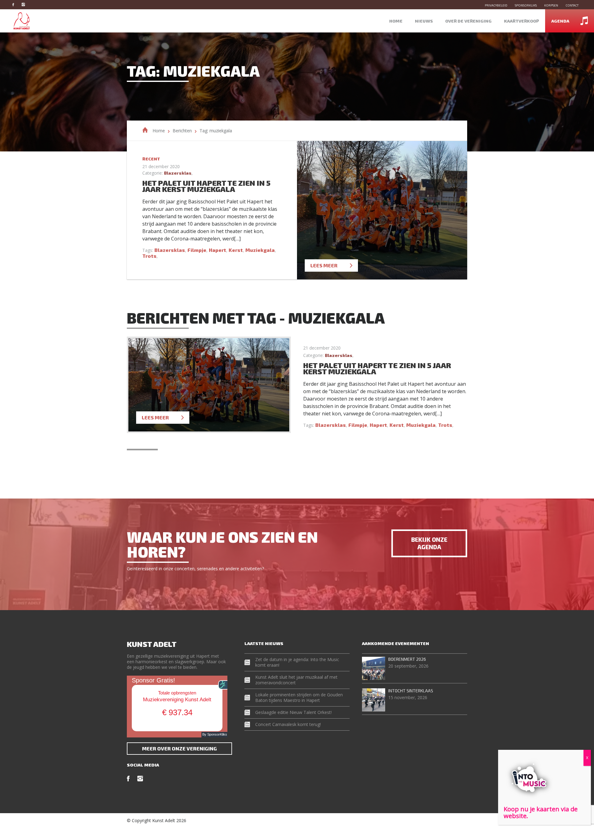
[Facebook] (16, 4)
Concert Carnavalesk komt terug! (288, 724)
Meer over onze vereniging (179, 748)
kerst (236, 250)
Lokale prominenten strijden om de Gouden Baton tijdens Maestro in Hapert (299, 697)
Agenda (560, 20)
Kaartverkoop (521, 20)
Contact (572, 5)
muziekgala (260, 250)
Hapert (217, 250)
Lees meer (324, 265)
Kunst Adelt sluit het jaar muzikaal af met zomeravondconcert (296, 680)
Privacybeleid (496, 5)
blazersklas (169, 250)
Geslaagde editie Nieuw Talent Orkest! (293, 712)
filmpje (196, 250)
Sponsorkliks (526, 5)
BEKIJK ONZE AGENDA (429, 543)
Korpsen (551, 5)
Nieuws (424, 20)
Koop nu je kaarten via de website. (541, 812)
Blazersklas (178, 173)
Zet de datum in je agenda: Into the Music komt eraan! (297, 662)
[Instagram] (26, 4)
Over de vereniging (468, 20)
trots (149, 256)
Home (395, 20)
